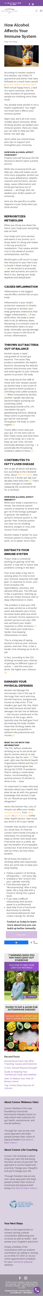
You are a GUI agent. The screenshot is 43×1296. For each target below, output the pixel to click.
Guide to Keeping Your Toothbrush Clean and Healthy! (20, 1073)
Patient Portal (11, 1291)
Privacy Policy (25, 1291)
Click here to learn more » (24, 1188)
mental (17, 1261)
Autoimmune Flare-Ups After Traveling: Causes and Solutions (20, 1062)
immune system (12, 812)
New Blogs (13, 42)
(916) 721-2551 (15, 3)
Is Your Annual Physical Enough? (20, 1067)
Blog (6, 42)
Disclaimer (27, 1292)
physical (28, 1261)
